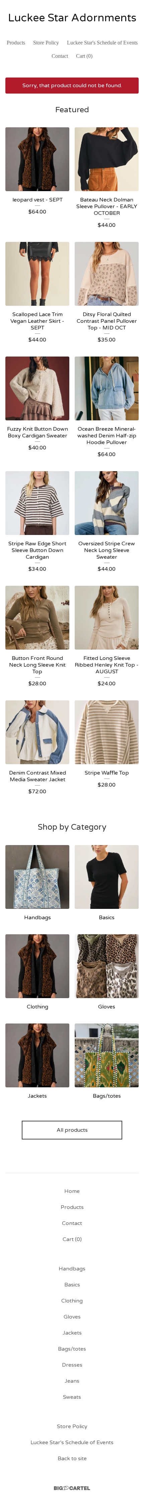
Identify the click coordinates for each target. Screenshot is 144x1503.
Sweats (72, 1397)
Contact (60, 56)
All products (72, 1130)
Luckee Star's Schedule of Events (102, 42)
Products (16, 42)
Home (72, 1191)
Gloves (72, 1317)
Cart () (84, 56)
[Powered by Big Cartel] (72, 1488)
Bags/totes (72, 1349)
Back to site (72, 1458)
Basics (72, 1284)
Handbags (72, 1268)
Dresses (72, 1365)
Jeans (72, 1381)
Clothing (72, 1300)
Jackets (72, 1333)
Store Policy (46, 42)
